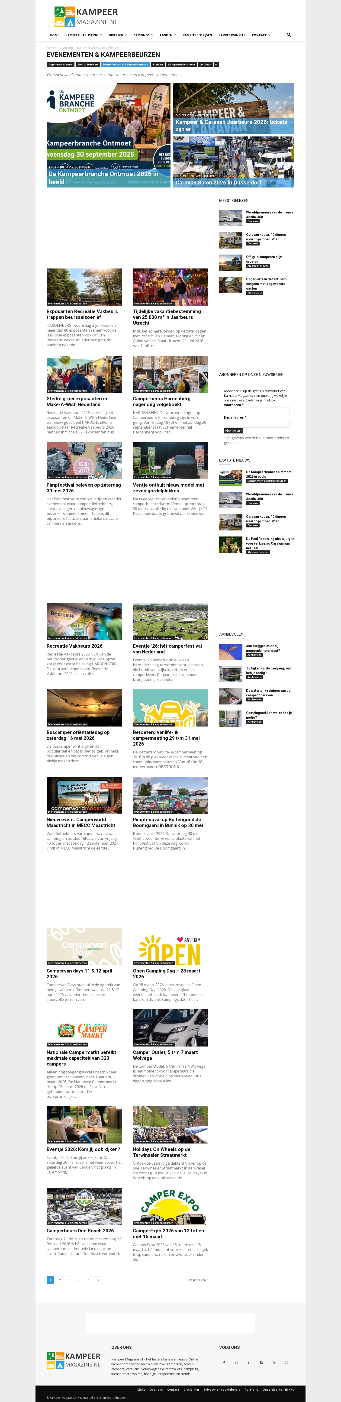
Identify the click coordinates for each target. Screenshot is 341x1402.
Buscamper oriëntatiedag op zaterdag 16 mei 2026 (78, 735)
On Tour (205, 64)
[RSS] (261, 1362)
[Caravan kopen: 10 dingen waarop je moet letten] (230, 240)
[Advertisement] (209, 16)
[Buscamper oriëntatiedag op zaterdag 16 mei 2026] (84, 708)
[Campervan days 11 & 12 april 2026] (84, 946)
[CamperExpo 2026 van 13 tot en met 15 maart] (170, 1206)
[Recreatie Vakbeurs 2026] (84, 621)
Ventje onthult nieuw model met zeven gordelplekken (168, 488)
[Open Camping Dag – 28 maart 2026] (170, 946)
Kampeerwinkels (232, 35)
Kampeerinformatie (181, 64)
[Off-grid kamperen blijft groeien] (230, 263)
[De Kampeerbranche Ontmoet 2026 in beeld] (230, 478)
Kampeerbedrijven (197, 35)
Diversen (116, 35)
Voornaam (234, 405)
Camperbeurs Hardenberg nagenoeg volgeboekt (161, 401)
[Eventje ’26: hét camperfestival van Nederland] (170, 621)
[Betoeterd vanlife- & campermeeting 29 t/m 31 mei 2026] (170, 708)
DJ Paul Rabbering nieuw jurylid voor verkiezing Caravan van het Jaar (270, 543)
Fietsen (158, 64)
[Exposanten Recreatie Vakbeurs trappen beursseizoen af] (84, 287)
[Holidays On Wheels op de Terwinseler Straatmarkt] (170, 1125)
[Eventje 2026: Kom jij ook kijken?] (84, 1125)
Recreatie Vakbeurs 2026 (75, 646)
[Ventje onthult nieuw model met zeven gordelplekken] (170, 460)
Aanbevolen (255, 654)
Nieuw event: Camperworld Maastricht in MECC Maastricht (81, 822)
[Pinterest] (249, 1362)
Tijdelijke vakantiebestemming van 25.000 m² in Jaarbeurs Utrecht (167, 317)
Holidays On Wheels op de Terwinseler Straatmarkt (161, 1152)
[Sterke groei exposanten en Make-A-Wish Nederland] (84, 374)
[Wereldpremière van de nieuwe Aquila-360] (230, 218)
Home (54, 35)
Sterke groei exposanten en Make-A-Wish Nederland (78, 401)
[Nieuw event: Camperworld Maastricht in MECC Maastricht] (84, 795)
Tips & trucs (255, 292)
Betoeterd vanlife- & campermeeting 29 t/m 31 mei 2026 (166, 738)
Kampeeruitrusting (82, 35)
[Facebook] (223, 1362)
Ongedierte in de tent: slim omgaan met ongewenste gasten (266, 283)
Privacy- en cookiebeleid (222, 1390)
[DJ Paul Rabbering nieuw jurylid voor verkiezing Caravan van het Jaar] (230, 544)
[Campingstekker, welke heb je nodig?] (230, 719)
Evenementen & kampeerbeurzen (125, 64)
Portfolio (251, 1390)
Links (141, 1390)
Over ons (156, 1390)
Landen (166, 35)
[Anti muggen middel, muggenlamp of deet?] (230, 652)
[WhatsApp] (286, 1362)
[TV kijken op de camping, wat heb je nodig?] (230, 674)
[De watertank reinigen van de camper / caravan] (230, 696)
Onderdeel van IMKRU (278, 1390)
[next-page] (98, 1280)
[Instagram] (236, 1362)
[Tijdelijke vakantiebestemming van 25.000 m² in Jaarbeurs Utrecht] (170, 287)
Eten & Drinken (87, 64)
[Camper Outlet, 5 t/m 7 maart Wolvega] (170, 1028)
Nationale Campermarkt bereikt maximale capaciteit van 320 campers (81, 1058)
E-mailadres (235, 417)
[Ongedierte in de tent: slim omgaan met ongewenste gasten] (230, 285)
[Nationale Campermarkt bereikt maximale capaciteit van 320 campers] (84, 1028)
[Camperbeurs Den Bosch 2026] (84, 1206)
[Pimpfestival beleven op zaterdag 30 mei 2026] (84, 460)
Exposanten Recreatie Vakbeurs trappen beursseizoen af (82, 314)
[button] (288, 35)
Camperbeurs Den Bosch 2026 (80, 1231)
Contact (259, 35)
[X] (274, 1362)
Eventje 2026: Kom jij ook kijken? (83, 1149)
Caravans (253, 221)
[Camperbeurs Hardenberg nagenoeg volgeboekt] (170, 374)
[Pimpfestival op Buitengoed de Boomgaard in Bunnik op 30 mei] (170, 795)
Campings (142, 35)
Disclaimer (191, 1390)
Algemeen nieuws (60, 64)
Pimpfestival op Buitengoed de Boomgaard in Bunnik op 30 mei (168, 822)
